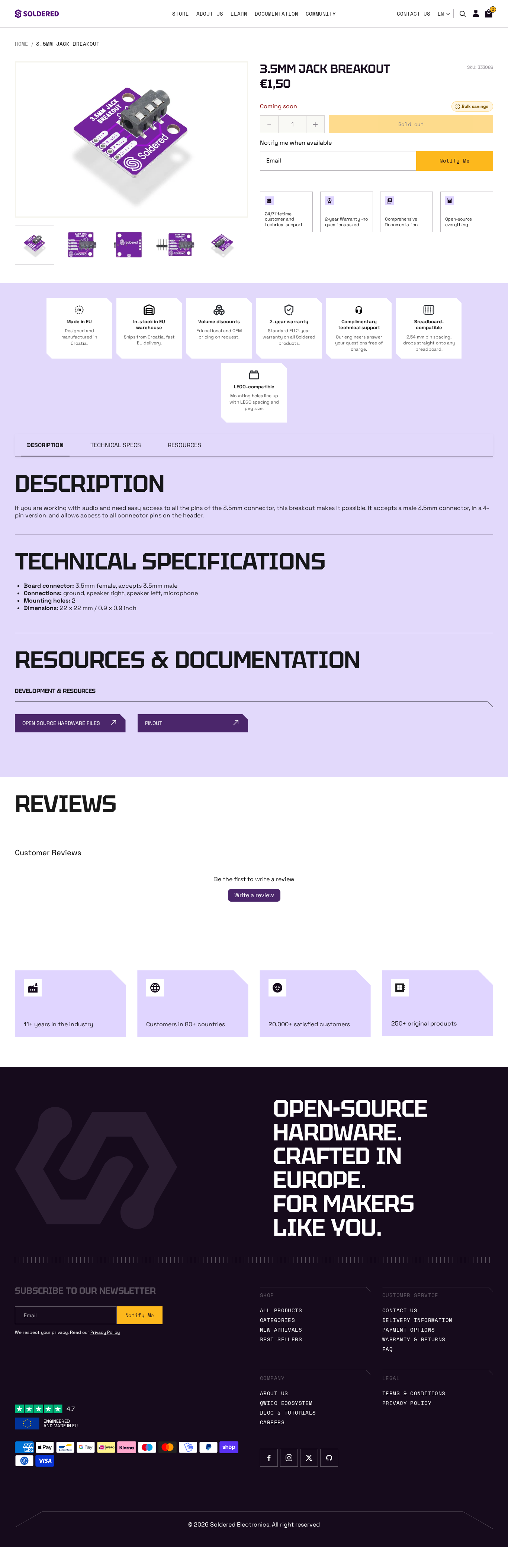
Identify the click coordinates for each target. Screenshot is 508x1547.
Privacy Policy (105, 1332)
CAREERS (272, 1422)
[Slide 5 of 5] (222, 244)
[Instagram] (289, 1458)
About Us (274, 1393)
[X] (309, 1458)
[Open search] (462, 13)
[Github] (329, 1458)
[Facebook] (269, 1458)
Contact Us (399, 1310)
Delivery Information (417, 1320)
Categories (277, 1320)
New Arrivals (281, 1329)
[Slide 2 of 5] (81, 244)
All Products (281, 1310)
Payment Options (408, 1329)
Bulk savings (475, 107)
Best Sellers (281, 1339)
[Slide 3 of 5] (128, 244)
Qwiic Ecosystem (286, 1403)
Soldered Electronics (239, 1524)
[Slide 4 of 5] (175, 244)
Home (21, 43)
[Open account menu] (475, 13)
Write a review (254, 895)
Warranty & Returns (414, 1339)
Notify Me (455, 161)
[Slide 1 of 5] (34, 244)
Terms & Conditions (414, 1393)
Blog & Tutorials (288, 1412)
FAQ (387, 1349)
